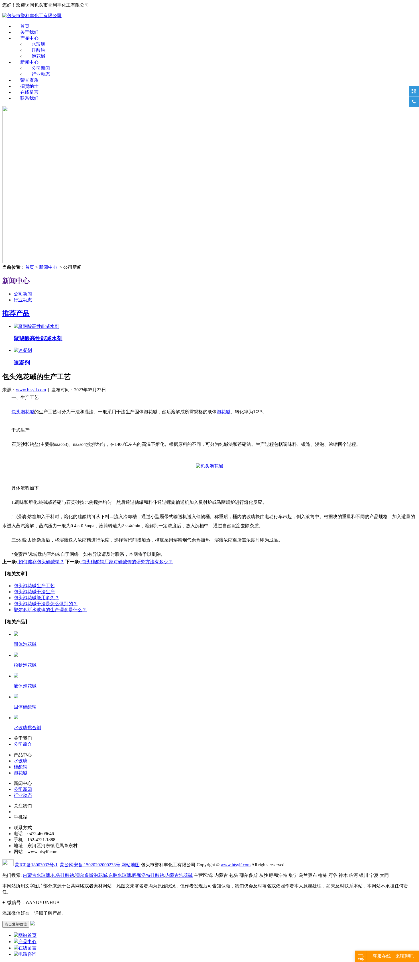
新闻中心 (29, 62)
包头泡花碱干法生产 (34, 591)
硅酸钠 (38, 50)
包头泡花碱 (22, 411)
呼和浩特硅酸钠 (148, 875)
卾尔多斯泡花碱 (91, 875)
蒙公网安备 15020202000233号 (90, 864)
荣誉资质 (29, 80)
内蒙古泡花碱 (179, 875)
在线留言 (29, 92)
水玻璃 (38, 44)
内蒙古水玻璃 (36, 875)
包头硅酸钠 (62, 875)
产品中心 (29, 38)
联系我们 (29, 98)
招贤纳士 (29, 86)
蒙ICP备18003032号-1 (36, 864)
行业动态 (41, 74)
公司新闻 (41, 68)
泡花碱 (38, 56)
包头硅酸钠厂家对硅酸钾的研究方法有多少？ (126, 561)
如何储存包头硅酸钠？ (40, 561)
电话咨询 (27, 954)
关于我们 (29, 32)
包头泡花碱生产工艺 (34, 585)
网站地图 (130, 864)
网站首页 (27, 935)
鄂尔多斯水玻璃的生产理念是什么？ (50, 609)
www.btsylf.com (31, 389)
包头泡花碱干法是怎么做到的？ (46, 603)
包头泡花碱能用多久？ (36, 597)
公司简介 (23, 744)
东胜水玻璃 (119, 875)
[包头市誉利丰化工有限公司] (32, 15)
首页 (24, 26)
